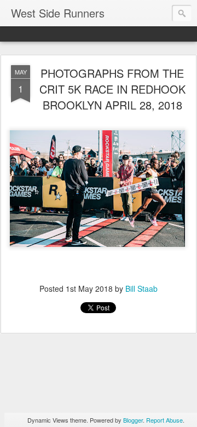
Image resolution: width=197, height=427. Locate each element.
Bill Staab (141, 288)
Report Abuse (164, 420)
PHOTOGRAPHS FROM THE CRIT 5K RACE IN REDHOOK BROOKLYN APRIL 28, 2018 (112, 89)
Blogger (133, 420)
